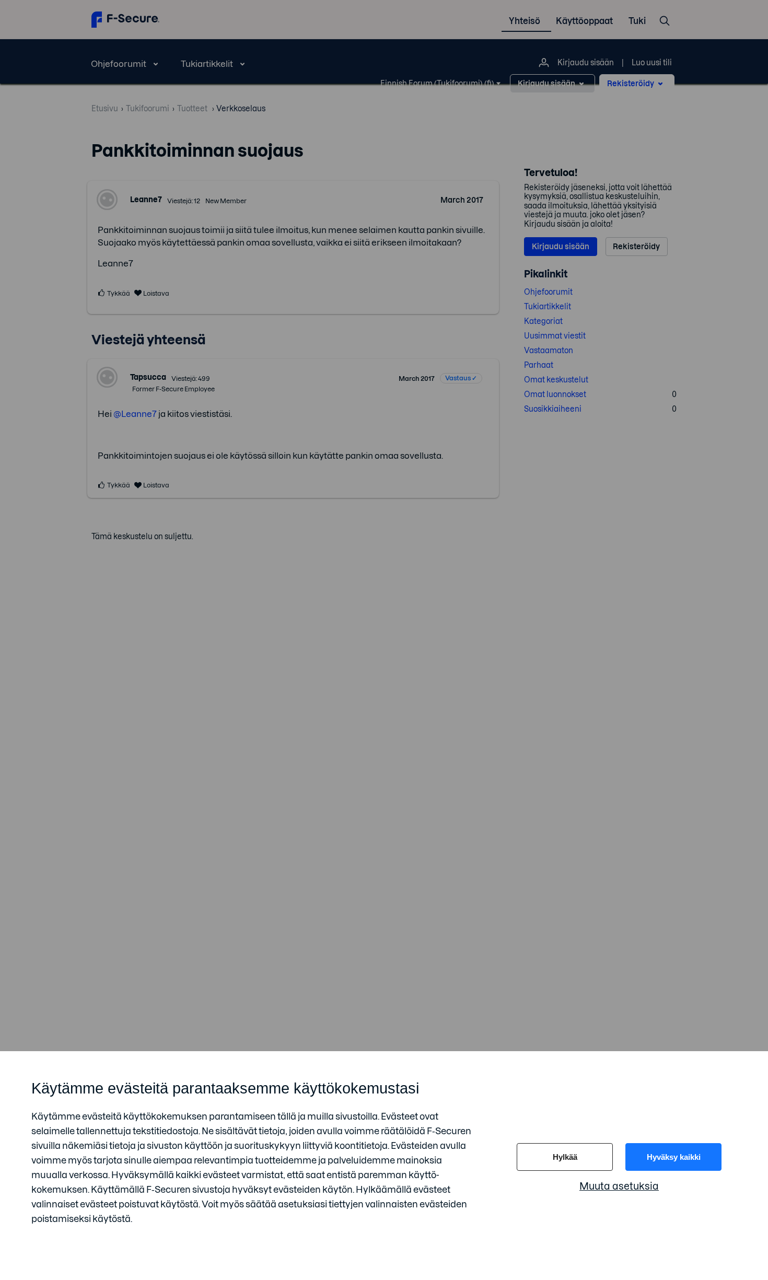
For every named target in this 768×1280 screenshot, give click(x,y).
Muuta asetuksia (619, 1186)
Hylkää (565, 1157)
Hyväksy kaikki (674, 1157)
